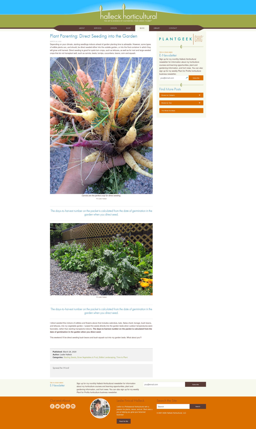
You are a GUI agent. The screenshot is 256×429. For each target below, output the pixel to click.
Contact (173, 28)
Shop (128, 28)
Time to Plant (122, 357)
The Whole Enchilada (168, 110)
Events (114, 28)
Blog (142, 28)
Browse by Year (166, 103)
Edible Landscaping (107, 357)
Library (157, 28)
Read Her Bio (123, 421)
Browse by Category (168, 95)
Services (97, 28)
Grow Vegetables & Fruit (87, 357)
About (82, 28)
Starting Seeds (70, 357)
